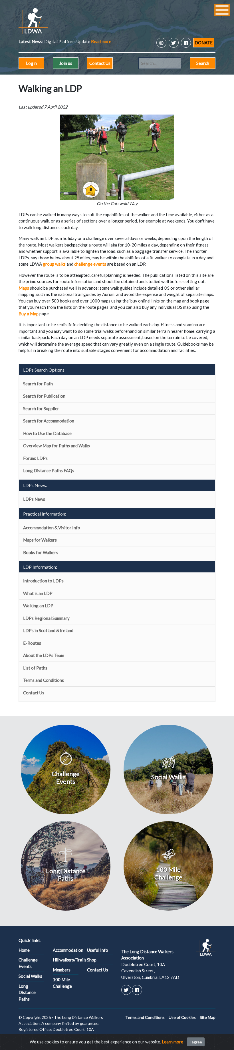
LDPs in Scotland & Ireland (48, 630)
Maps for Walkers (40, 539)
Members (61, 969)
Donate (204, 42)
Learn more (172, 1041)
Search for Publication (44, 395)
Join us (65, 63)
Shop (91, 959)
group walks (54, 263)
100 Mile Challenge (62, 983)
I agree (195, 1041)
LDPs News (34, 499)
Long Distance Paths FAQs (48, 470)
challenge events (90, 263)
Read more (101, 41)
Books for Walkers (40, 552)
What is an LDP (38, 593)
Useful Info (97, 950)
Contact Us (99, 63)
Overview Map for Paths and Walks (56, 445)
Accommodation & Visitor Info (51, 527)
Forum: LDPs (35, 458)
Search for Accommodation (48, 420)
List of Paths (35, 667)
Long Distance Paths (27, 992)
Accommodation (65, 950)
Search (202, 63)
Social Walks (30, 976)
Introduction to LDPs (43, 580)
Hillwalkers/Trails (65, 959)
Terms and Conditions (43, 680)
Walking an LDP (38, 605)
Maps (24, 287)
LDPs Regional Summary (46, 618)
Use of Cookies (182, 1017)
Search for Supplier (41, 408)
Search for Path (38, 383)
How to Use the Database (47, 433)
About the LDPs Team (43, 655)
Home (24, 950)
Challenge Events (28, 963)
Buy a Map (29, 313)
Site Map (207, 1017)
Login (31, 63)
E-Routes (32, 643)
